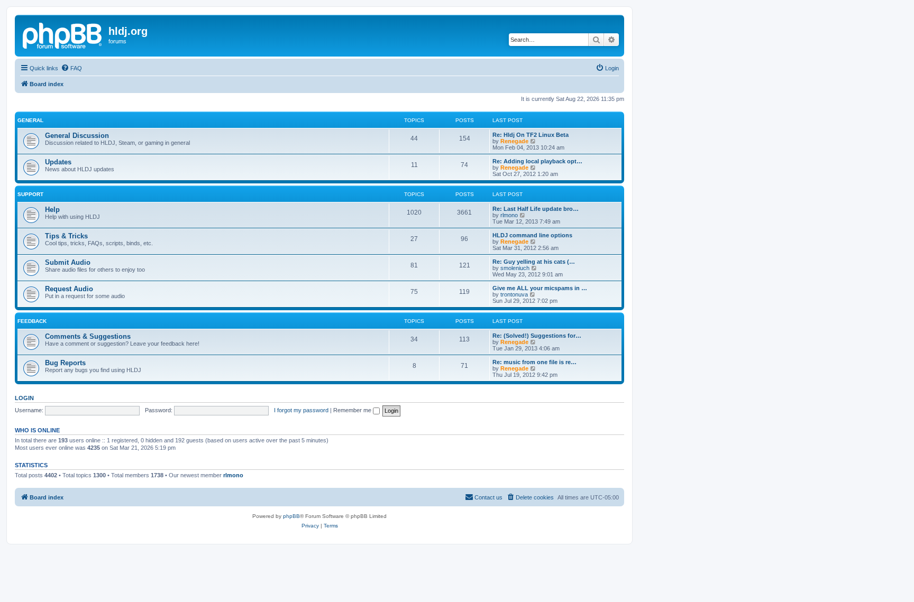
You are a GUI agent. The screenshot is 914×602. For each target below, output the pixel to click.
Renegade (514, 141)
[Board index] (62, 34)
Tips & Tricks (66, 236)
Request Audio (69, 289)
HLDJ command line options (532, 235)
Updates (58, 162)
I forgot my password (301, 410)
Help (52, 210)
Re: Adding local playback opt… (537, 161)
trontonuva (514, 294)
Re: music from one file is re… (534, 362)
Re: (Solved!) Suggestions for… (536, 335)
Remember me (353, 410)
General (30, 120)
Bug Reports (65, 363)
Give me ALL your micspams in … (539, 288)
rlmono (509, 215)
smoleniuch (514, 268)
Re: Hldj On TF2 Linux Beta (530, 135)
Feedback (32, 321)
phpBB (291, 516)
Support (30, 194)
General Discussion (77, 136)
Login (24, 398)
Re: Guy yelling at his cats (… (533, 261)
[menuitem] (71, 68)
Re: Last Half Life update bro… (535, 209)
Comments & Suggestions (88, 336)
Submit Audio (67, 262)
